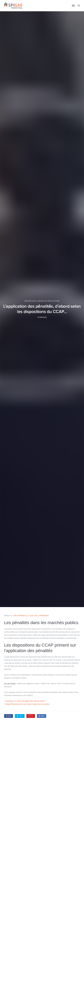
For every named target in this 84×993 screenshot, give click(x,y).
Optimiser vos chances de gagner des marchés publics (25, 701)
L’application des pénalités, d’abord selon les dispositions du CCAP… (42, 309)
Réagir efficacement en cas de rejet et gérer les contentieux (27, 704)
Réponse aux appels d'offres (48, 301)
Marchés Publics (31, 301)
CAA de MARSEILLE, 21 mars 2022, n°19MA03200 (31, 615)
